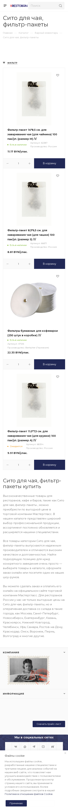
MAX (25, 747)
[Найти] (59, 5)
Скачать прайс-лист (49, 723)
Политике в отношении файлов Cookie (29, 794)
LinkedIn (52, 747)
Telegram (34, 747)
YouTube (43, 747)
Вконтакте (15, 747)
